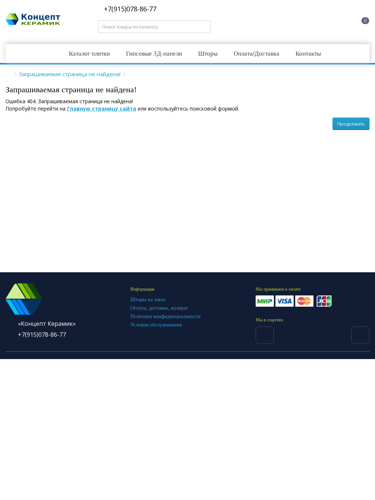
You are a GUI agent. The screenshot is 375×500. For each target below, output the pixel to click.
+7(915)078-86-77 (129, 8)
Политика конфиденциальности (165, 316)
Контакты (308, 53)
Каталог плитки (89, 53)
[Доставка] (302, 19)
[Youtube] (360, 335)
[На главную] (274, 19)
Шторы (208, 53)
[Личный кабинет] (330, 19)
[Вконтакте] (265, 335)
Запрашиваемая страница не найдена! (69, 74)
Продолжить (351, 124)
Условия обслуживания (156, 325)
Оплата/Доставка (256, 53)
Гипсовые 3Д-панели (154, 53)
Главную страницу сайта (101, 108)
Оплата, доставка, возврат (159, 308)
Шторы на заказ (148, 299)
